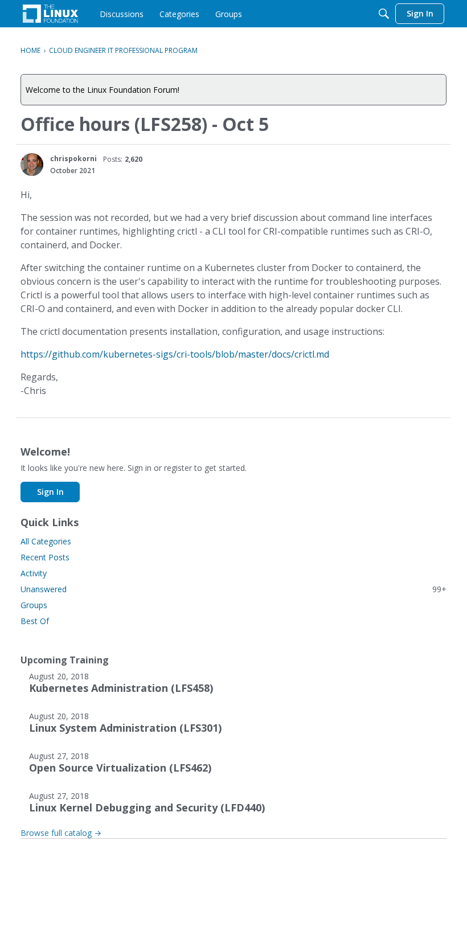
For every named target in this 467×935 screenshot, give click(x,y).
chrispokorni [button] (73, 158)
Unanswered (233, 589)
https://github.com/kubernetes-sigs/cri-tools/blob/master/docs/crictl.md (175, 354)
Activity (34, 573)
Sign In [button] (50, 491)
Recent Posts (45, 557)
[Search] (384, 13)
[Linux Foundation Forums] (50, 14)
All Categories (46, 541)
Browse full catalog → (61, 832)
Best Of (35, 621)
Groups (34, 605)
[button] (32, 164)
